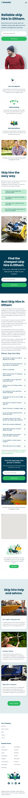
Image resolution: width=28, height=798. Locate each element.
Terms (3, 738)
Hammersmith (11, 452)
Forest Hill (3, 453)
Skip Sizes (14, 566)
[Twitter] (19, 784)
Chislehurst (4, 452)
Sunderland (4, 764)
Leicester (16, 761)
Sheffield (16, 753)
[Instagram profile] (12, 784)
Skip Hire (3, 726)
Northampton (4, 761)
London (3, 747)
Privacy (3, 735)
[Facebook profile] (9, 784)
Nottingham (4, 756)
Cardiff (16, 756)
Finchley (11, 453)
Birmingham (17, 747)
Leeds (2, 753)
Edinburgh (3, 767)
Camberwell (23, 450)
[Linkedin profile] (16, 784)
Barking (18, 452)
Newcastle (16, 758)
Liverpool (16, 750)
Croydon (22, 452)
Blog (2, 732)
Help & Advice (14, 703)
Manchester (4, 750)
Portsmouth (17, 764)
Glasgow (3, 758)
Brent (17, 450)
